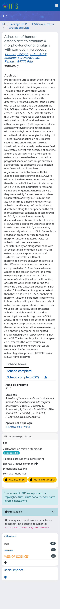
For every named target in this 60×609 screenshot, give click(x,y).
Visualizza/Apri (16, 479)
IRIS (4, 24)
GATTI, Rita (25, 61)
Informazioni (15, 511)
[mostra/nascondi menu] (56, 5)
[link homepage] (11, 5)
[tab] (45, 377)
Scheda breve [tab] (16, 364)
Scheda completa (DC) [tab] (23, 377)
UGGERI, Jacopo (16, 54)
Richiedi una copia (43, 479)
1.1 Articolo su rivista (17, 27)
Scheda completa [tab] (19, 371)
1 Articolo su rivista (43, 24)
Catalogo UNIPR (19, 24)
